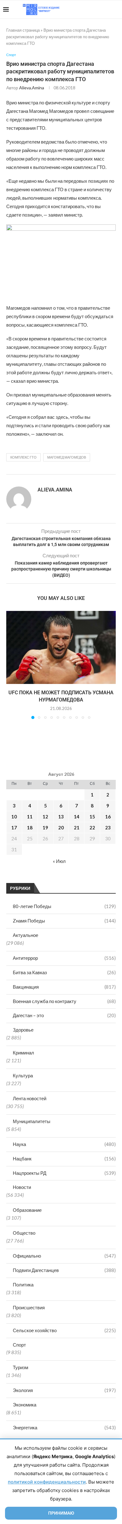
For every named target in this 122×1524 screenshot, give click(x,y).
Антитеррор (64, 958)
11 (30, 816)
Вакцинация (64, 987)
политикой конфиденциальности (47, 1482)
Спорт (19, 1345)
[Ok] (106, 9)
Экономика (24, 1404)
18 (30, 827)
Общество (24, 1233)
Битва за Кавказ (64, 972)
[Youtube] (86, 9)
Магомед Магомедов (66, 457)
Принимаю (61, 1513)
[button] (11, 665)
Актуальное (25, 935)
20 (61, 827)
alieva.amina (31, 87)
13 (61, 816)
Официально (64, 1256)
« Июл (59, 861)
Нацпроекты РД (64, 1173)
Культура (23, 1075)
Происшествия (29, 1307)
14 (76, 816)
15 (92, 816)
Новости (22, 1187)
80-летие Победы (64, 906)
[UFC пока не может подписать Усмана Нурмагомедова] (61, 647)
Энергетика (64, 1427)
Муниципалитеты (31, 1121)
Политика (23, 1284)
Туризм (20, 1367)
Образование (27, 1210)
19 (45, 827)
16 (108, 816)
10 (14, 816)
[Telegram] (99, 9)
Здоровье (23, 1030)
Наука (64, 1144)
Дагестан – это (64, 1015)
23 (108, 827)
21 (76, 827)
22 (92, 827)
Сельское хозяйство (64, 1330)
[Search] (116, 9)
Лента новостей (29, 1098)
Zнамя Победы (64, 920)
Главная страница (23, 30)
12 (45, 816)
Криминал (23, 1052)
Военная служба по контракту (64, 1001)
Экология (64, 1390)
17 (14, 827)
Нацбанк (64, 1158)
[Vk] (93, 9)
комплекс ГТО (23, 457)
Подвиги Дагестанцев (64, 1270)
